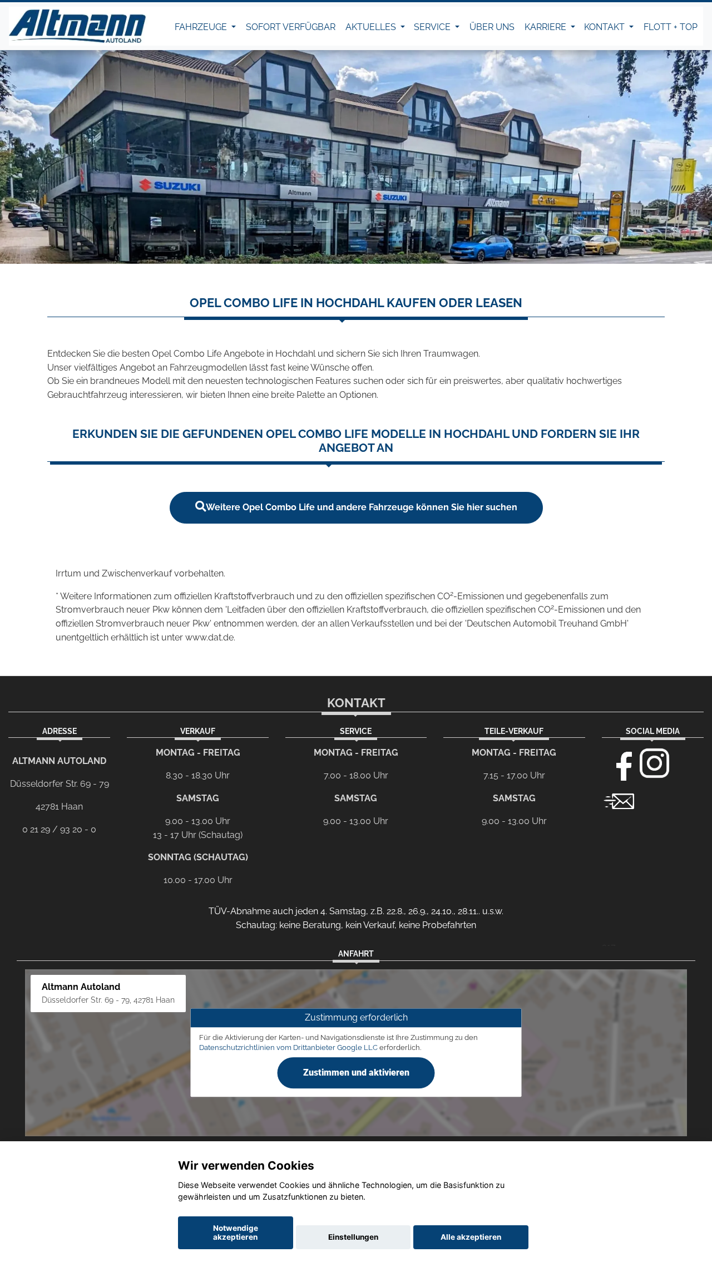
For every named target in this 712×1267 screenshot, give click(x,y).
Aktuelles (371, 27)
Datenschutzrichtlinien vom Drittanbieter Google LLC (288, 1048)
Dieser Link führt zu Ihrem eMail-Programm (619, 800)
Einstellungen (353, 1237)
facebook (619, 763)
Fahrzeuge (202, 27)
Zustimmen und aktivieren (356, 1072)
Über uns (492, 27)
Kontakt (605, 27)
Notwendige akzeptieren (235, 1232)
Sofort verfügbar (290, 27)
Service (433, 27)
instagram (654, 763)
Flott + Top (671, 27)
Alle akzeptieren (471, 1237)
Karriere (546, 27)
